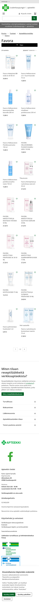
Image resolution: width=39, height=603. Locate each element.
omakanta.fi (30, 383)
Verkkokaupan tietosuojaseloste (12, 523)
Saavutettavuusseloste (9, 531)
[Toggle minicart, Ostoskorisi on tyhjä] (35, 13)
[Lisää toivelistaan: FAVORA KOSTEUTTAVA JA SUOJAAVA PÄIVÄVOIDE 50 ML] (35, 272)
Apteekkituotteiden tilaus (13, 419)
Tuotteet (13, 33)
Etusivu (3, 33)
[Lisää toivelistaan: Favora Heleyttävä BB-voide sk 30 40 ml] (17, 56)
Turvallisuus (7, 402)
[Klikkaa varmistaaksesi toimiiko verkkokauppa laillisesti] (19, 548)
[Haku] (34, 18)
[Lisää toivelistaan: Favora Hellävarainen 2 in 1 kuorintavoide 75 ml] (35, 56)
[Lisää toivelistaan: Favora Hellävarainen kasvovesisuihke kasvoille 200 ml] (17, 90)
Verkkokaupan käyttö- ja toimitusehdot (14, 527)
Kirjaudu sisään (26, 14)
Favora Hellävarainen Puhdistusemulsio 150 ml (10, 145)
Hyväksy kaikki (9, 594)
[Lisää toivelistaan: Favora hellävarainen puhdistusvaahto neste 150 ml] (17, 162)
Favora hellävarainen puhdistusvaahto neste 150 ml (10, 182)
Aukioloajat (4, 1)
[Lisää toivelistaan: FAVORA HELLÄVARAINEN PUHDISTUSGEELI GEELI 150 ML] (35, 125)
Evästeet (4, 525)
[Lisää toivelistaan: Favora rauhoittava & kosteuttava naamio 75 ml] (35, 309)
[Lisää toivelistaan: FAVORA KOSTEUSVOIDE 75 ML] (17, 272)
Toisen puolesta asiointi (12, 425)
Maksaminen (8, 407)
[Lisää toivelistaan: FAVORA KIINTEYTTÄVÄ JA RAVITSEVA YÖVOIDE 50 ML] (17, 198)
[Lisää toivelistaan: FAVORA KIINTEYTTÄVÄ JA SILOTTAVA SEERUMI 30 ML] (35, 198)
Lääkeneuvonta (9, 413)
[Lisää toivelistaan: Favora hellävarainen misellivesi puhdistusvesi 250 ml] (35, 90)
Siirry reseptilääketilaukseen (12, 394)
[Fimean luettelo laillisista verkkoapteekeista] (19, 563)
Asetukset (7, 599)
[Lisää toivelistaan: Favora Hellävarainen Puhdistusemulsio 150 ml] (17, 125)
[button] (19, 45)
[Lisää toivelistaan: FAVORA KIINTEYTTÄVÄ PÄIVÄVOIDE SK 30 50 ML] (17, 235)
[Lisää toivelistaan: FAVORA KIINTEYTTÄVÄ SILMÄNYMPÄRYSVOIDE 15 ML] (35, 235)
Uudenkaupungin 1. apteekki (22, 7)
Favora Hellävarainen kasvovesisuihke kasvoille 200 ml (10, 110)
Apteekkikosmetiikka (26, 33)
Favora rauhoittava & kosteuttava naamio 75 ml (28, 331)
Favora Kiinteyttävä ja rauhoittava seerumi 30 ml (28, 184)
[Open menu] (3, 13)
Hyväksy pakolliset (24, 594)
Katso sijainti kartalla (8, 474)
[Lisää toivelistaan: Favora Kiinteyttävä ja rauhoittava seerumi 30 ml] (35, 162)
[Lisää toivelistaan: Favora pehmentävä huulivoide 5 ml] (17, 309)
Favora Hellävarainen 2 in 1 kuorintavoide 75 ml (28, 76)
